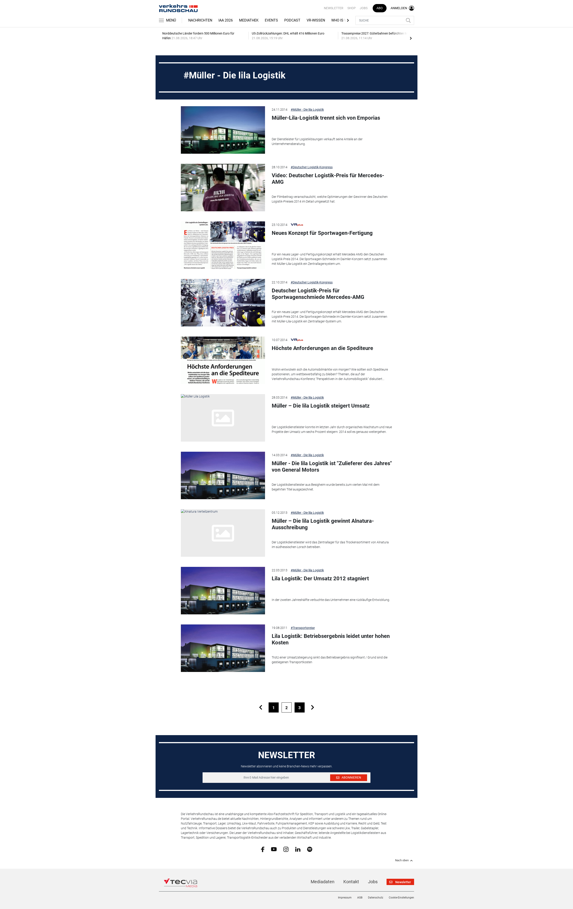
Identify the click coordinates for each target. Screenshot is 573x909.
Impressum (345, 897)
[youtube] (274, 849)
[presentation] (410, 38)
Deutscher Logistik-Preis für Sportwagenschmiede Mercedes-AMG (318, 293)
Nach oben (402, 860)
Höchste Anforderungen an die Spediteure (322, 348)
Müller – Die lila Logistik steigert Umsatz (321, 406)
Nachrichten (200, 20)
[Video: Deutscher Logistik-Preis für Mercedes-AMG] (223, 187)
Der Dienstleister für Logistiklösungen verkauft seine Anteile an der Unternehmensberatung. (317, 141)
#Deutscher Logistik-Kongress (312, 167)
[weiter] (313, 707)
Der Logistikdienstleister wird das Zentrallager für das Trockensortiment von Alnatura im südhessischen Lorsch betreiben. (330, 544)
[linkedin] (297, 849)
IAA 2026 (225, 20)
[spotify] (309, 849)
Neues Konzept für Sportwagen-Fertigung (322, 233)
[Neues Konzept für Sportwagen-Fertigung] (223, 245)
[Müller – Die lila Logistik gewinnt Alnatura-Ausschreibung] (223, 533)
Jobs (364, 8)
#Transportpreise (303, 628)
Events (271, 20)
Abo (379, 8)
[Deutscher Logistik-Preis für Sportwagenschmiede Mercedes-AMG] (223, 302)
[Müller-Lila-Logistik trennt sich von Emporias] (223, 130)
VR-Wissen (316, 20)
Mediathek (249, 20)
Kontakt (351, 881)
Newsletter (333, 8)
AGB (359, 897)
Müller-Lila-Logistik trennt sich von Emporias (326, 118)
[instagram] (286, 849)
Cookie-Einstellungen (401, 897)
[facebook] (262, 849)
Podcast (292, 20)
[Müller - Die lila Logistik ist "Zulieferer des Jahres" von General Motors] (223, 475)
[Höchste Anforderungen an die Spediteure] (223, 360)
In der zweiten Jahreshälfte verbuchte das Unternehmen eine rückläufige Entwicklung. (331, 600)
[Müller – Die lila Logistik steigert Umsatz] (223, 418)
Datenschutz (375, 897)
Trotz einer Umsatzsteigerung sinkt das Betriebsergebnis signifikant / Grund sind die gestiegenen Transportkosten (329, 660)
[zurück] (261, 707)
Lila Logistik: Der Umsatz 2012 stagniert (320, 578)
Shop (351, 8)
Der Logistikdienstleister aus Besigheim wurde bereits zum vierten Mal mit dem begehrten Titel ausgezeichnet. (325, 487)
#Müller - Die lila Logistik (307, 109)
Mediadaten (322, 881)
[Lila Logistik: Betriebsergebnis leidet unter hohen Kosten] (223, 648)
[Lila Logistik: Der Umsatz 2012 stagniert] (223, 590)
